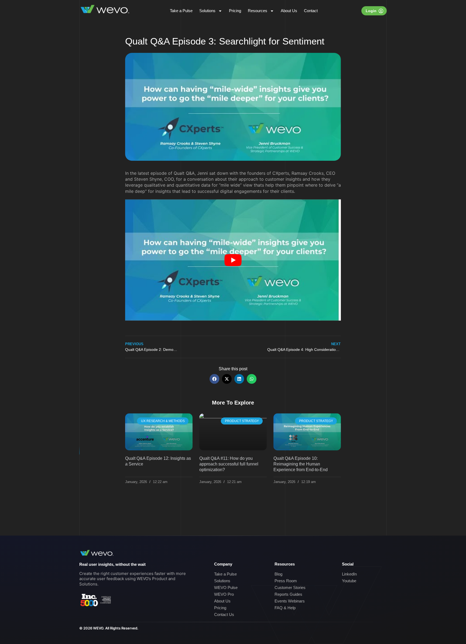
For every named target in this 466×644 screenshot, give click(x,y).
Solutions (207, 10)
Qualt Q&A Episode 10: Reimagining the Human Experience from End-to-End (300, 464)
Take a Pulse (181, 10)
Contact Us (224, 614)
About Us (289, 10)
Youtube (349, 580)
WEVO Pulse (226, 587)
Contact (311, 10)
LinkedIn (349, 574)
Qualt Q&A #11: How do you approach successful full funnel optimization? (228, 464)
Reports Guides (288, 594)
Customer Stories (290, 587)
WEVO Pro (224, 594)
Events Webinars (290, 601)
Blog (278, 574)
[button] (214, 379)
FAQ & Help (285, 607)
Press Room (286, 580)
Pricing (235, 10)
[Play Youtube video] (233, 260)
